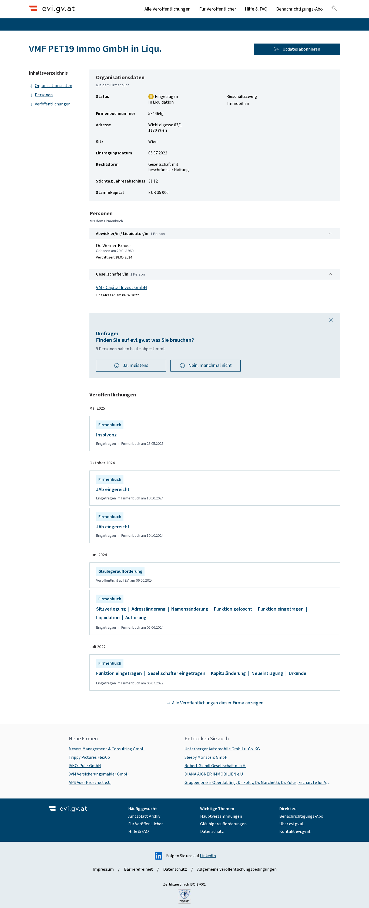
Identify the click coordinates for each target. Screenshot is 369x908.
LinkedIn (208, 856)
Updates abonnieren (301, 49)
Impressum (103, 869)
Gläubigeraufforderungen (223, 824)
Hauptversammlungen (221, 816)
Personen (44, 95)
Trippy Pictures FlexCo (89, 757)
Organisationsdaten (53, 86)
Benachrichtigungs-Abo (299, 9)
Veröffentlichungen (53, 104)
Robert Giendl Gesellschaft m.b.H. (215, 766)
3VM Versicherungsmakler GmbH (99, 774)
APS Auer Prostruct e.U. (90, 783)
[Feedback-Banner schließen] (331, 320)
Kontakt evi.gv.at (295, 831)
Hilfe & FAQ (256, 9)
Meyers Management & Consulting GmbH (107, 749)
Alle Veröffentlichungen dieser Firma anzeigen (217, 703)
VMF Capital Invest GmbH (121, 287)
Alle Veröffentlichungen (167, 9)
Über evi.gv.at (291, 824)
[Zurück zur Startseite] (52, 9)
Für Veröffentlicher (217, 9)
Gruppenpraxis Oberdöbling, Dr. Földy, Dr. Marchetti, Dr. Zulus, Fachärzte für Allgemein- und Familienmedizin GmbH (258, 783)
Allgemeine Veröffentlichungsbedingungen (237, 869)
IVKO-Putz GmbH (85, 766)
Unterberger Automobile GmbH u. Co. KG (222, 749)
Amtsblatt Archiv (144, 816)
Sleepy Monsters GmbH (206, 757)
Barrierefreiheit (138, 869)
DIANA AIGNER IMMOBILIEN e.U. (214, 774)
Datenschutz (212, 831)
